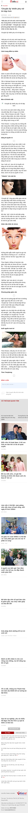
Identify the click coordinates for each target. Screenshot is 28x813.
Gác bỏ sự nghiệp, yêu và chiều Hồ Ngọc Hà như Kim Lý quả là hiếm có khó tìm (13, 721)
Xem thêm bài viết (14, 728)
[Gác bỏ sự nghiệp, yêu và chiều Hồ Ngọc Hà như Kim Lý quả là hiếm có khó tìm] (14, 707)
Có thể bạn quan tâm (10, 401)
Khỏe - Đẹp (4, 543)
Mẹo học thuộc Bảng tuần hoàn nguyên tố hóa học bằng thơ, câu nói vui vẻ (13, 760)
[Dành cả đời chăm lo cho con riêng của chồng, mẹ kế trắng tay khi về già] (14, 647)
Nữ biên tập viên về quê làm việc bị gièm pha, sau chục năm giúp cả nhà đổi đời (13, 601)
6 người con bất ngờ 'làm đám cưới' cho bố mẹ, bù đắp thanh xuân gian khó (12, 570)
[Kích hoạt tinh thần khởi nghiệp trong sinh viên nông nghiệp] (9, 408)
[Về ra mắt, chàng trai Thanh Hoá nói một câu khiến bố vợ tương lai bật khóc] (14, 677)
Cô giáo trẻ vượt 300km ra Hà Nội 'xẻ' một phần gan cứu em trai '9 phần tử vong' (13, 539)
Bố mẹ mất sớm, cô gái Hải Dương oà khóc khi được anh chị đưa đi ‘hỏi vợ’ (13, 476)
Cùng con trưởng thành (8, 635)
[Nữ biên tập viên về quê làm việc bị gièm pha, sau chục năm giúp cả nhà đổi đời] (14, 588)
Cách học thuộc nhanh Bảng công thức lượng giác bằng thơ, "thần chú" (13, 754)
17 (17, 755)
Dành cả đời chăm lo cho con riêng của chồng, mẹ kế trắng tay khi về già (13, 661)
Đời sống (4, 512)
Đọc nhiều (7, 732)
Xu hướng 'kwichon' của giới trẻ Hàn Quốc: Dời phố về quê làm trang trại (13, 770)
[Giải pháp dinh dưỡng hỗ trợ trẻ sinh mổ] (14, 620)
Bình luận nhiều (20, 732)
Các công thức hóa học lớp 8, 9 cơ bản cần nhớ (13, 775)
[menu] (2, 1)
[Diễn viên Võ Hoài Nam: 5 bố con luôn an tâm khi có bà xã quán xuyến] (14, 431)
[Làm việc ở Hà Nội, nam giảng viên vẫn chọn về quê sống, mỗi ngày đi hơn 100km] (14, 494)
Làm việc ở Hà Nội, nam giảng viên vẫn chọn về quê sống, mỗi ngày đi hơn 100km (13, 507)
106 (3, 777)
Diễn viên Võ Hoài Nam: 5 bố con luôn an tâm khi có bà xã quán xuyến (13, 444)
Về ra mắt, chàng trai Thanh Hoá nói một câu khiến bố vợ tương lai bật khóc (14, 691)
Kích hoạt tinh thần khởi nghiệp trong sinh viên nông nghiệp (8, 417)
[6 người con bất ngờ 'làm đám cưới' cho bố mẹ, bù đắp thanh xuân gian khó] (14, 557)
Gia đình (5, 5)
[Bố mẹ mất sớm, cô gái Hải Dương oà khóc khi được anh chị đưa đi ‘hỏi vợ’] (14, 462)
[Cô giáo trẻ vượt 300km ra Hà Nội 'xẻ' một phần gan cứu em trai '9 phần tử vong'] (14, 525)
